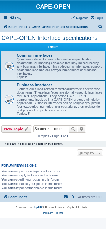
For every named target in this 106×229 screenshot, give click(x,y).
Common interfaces (34, 55)
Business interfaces (34, 85)
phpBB (37, 207)
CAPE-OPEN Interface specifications (49, 38)
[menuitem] (15, 17)
